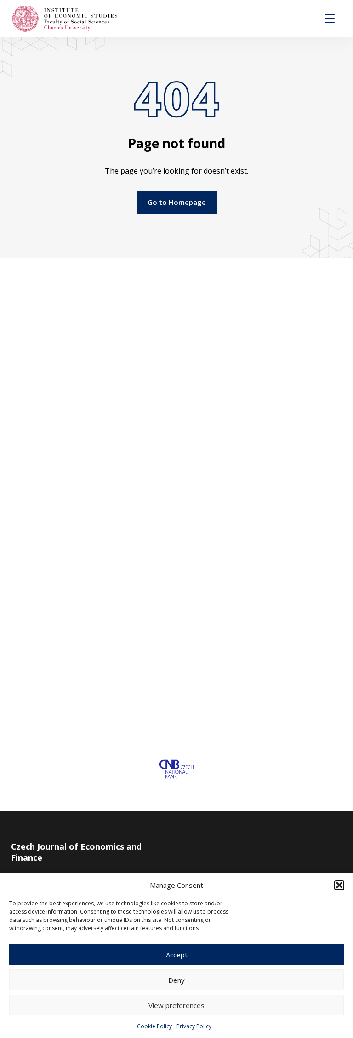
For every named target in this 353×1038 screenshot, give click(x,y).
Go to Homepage (177, 202)
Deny (176, 980)
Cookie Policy (154, 1026)
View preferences (176, 1005)
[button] (339, 885)
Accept (177, 954)
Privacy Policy (193, 1026)
